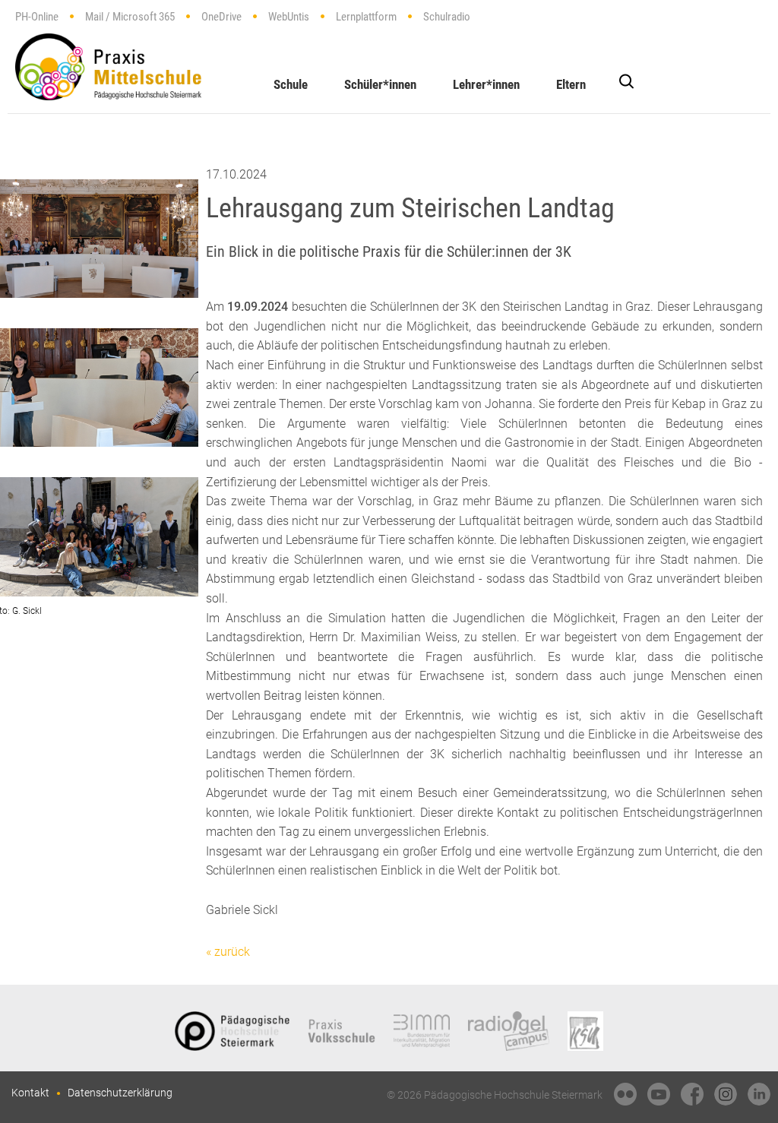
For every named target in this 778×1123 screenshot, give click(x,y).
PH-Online (37, 17)
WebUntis (288, 17)
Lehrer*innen (486, 84)
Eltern (571, 84)
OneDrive (221, 17)
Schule (291, 84)
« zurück (228, 951)
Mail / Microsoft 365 (130, 17)
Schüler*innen (380, 84)
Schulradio (446, 17)
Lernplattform (366, 17)
